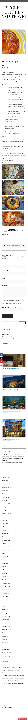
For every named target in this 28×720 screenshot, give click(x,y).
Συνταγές (4, 58)
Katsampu (11, 707)
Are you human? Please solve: (9, 307)
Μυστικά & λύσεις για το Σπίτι (15, 670)
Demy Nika (6, 67)
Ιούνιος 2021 (5, 560)
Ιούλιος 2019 (5, 636)
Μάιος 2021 (5, 563)
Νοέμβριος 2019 (6, 623)
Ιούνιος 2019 (5, 639)
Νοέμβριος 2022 (6, 507)
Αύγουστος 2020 (6, 593)
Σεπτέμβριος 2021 (6, 550)
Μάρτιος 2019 (5, 649)
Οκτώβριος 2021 (6, 546)
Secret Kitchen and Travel (14, 12)
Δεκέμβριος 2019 (6, 619)
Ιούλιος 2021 (5, 556)
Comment (4, 285)
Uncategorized (6, 667)
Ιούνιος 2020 (5, 599)
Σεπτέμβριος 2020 (6, 589)
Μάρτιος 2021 (5, 570)
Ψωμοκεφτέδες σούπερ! (7, 336)
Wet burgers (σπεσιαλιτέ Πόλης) (9, 338)
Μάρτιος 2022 (5, 533)
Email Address (6, 270)
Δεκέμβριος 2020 (6, 580)
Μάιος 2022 (5, 527)
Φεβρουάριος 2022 (6, 537)
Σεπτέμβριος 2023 (6, 487)
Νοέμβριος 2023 (6, 484)
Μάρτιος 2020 (5, 609)
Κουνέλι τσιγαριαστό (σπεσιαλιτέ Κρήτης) (14, 462)
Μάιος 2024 (5, 480)
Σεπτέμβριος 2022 (6, 513)
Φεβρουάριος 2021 (6, 573)
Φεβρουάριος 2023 (6, 500)
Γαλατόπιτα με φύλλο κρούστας (15, 451)
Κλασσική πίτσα (5, 334)
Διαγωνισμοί (14, 667)
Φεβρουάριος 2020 (6, 613)
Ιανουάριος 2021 (6, 576)
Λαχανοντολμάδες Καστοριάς (17, 245)
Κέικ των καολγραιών (6, 341)
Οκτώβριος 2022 (6, 510)
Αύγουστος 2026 (6, 474)
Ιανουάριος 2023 (6, 503)
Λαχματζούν (7, 245)
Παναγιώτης (4, 454)
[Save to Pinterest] (1, 361)
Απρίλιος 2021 (5, 566)
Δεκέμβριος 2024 (6, 477)
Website (4, 278)
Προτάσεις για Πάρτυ (20, 680)
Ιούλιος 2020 (5, 596)
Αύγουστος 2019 (6, 633)
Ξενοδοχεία (10, 680)
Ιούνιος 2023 (5, 490)
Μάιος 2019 (5, 642)
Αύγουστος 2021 (6, 553)
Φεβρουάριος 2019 (6, 652)
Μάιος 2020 (5, 603)
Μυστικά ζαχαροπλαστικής (8, 672)
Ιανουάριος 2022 (6, 540)
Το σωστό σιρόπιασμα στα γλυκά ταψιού (17, 456)
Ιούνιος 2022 (5, 523)
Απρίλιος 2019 (5, 646)
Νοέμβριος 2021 (6, 543)
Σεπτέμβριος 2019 (6, 629)
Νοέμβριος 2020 (6, 583)
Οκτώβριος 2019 (6, 626)
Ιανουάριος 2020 (6, 616)
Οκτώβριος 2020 (6, 586)
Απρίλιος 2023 (5, 493)
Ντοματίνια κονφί (5, 343)
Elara (3, 705)
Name (3, 263)
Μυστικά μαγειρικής (20, 672)
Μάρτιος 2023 (5, 497)
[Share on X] (1, 358)
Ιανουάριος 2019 (6, 656)
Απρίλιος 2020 (5, 606)
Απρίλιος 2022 (5, 530)
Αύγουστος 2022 (6, 517)
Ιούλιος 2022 (5, 520)
